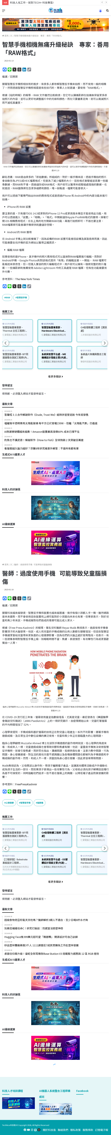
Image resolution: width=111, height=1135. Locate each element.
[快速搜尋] (107, 11)
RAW (8, 297)
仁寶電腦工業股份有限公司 (54, 334)
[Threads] (39, 1130)
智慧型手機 (22, 297)
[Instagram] (32, 1130)
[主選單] (3, 11)
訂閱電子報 (101, 1130)
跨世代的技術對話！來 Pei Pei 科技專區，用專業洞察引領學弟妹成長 (49, 2)
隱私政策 (75, 1130)
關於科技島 (49, 1130)
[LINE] (35, 1130)
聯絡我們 (63, 1130)
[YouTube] (28, 1130)
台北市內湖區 (48, 324)
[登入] (100, 12)
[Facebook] (25, 1130)
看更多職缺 (55, 376)
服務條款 (88, 1130)
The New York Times (27, 279)
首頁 (6, 35)
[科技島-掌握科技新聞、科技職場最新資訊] (55, 10)
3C (11, 35)
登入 (20, 393)
